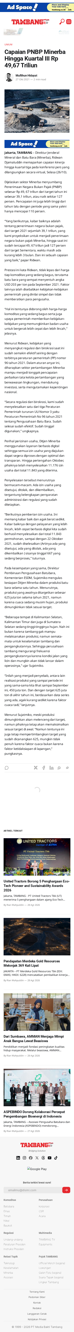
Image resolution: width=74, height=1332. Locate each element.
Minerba (8, 1272)
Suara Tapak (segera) (51, 1277)
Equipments (45, 1244)
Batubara (9, 1206)
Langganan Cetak (37, 1313)
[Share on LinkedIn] (51, 768)
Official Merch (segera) (52, 1263)
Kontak (37, 1302)
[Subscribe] (66, 1190)
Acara (42, 1216)
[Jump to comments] (6, 768)
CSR (41, 1211)
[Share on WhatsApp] (59, 768)
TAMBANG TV (47, 1239)
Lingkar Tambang (49, 1282)
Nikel (6, 1220)
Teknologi (9, 1263)
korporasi (44, 1206)
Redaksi (37, 1308)
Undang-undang (13, 1239)
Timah (7, 1216)
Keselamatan (11, 1267)
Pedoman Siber (37, 1297)
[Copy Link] (67, 768)
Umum (8, 44)
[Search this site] (62, 22)
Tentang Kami (37, 1291)
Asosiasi (8, 1277)
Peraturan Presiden (15, 1244)
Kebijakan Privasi (37, 1319)
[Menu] (69, 22)
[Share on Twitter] (36, 768)
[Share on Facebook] (43, 768)
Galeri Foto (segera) (50, 1272)
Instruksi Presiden (14, 1248)
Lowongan (45, 1267)
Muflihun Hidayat (26, 75)
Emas (7, 1211)
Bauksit (8, 1225)
